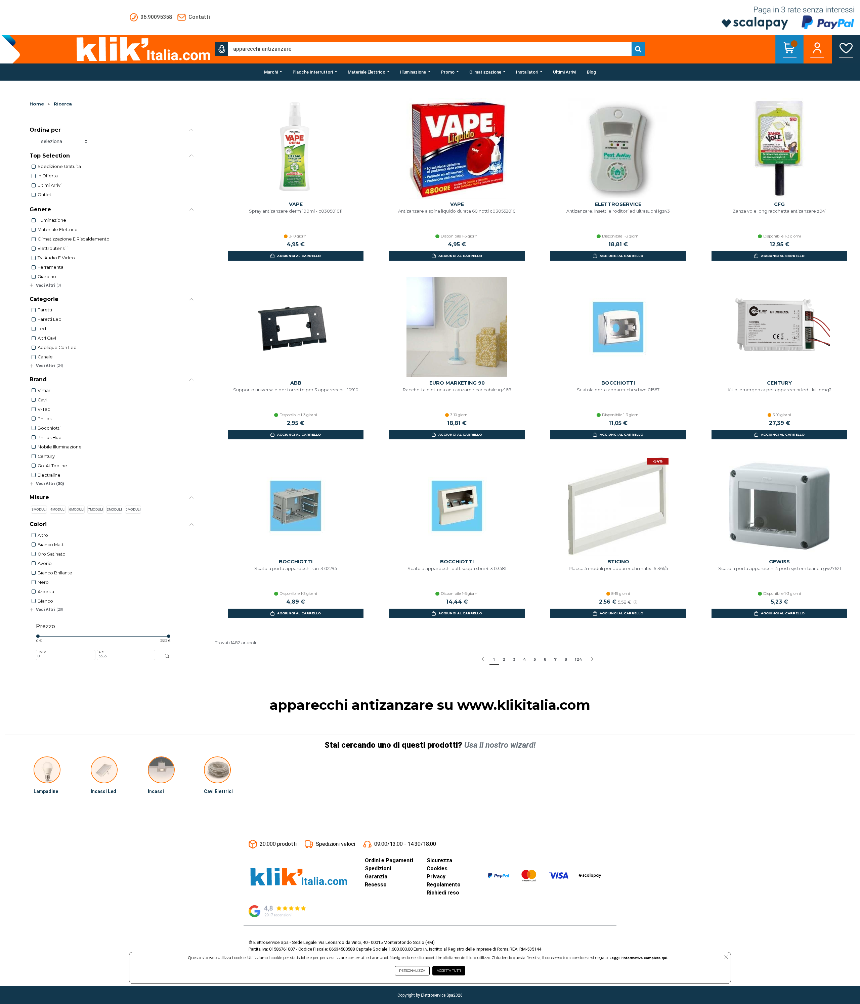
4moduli (58, 509)
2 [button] (504, 659)
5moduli (133, 509)
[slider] (38, 636)
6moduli (76, 509)
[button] (221, 49)
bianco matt (51, 544)
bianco (45, 601)
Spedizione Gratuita (59, 166)
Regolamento (444, 884)
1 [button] (494, 659)
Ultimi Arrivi (49, 185)
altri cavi (47, 338)
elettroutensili (53, 248)
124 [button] (578, 659)
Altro (43, 535)
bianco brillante (55, 572)
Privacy (436, 876)
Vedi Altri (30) (50, 483)
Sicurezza (439, 860)
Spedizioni (378, 868)
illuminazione (52, 220)
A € (101, 652)
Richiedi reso (443, 892)
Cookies (437, 868)
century (46, 456)
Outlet (44, 194)
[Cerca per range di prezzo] (167, 656)
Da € (42, 652)
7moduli (95, 509)
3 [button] (514, 659)
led (42, 328)
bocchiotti (49, 428)
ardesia (46, 591)
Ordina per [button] (45, 130)
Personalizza (412, 970)
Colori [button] (38, 524)
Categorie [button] (44, 299)
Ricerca (63, 103)
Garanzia (376, 876)
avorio (45, 563)
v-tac (44, 409)
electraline (49, 475)
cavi (42, 399)
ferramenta (50, 267)
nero (43, 582)
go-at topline (52, 465)
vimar (44, 390)
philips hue (49, 437)
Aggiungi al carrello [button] (299, 256)
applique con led (57, 347)
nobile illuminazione (60, 446)
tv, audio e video (56, 257)
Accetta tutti (449, 970)
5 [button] (534, 659)
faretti (45, 309)
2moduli (114, 509)
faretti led (49, 319)
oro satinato (52, 554)
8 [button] (565, 659)
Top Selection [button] (50, 155)
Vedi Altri (48, 285)
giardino (47, 276)
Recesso (376, 884)
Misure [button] (39, 497)
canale (45, 356)
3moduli (39, 509)
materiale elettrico (58, 229)
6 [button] (545, 659)
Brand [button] (38, 379)
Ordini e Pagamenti (389, 860)
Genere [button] (40, 209)
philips (44, 418)
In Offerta (48, 175)
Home (37, 103)
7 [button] (555, 659)
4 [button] (524, 659)
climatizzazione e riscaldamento (74, 239)
